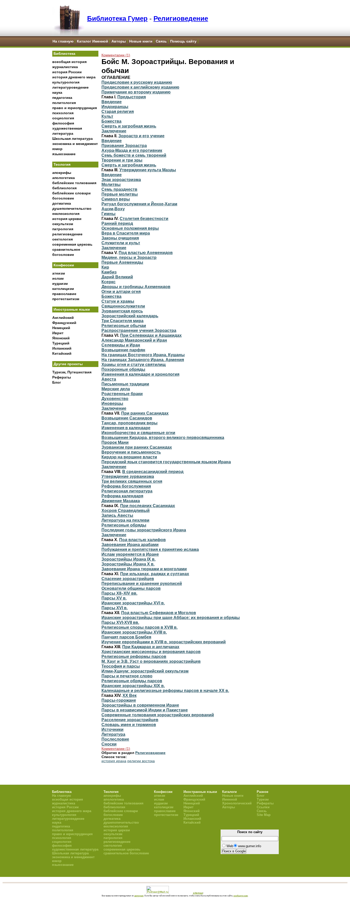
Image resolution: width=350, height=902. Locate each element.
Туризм (263, 799)
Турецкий (60, 343)
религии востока (141, 761)
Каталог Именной (92, 41)
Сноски (109, 744)
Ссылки (263, 807)
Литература (113, 734)
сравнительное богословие (126, 853)
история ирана (113, 761)
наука (57, 92)
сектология (62, 239)
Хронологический (237, 803)
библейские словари (71, 193)
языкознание (64, 154)
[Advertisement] (75, 471)
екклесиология (65, 214)
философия (63, 123)
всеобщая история (69, 62)
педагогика (62, 98)
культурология (65, 82)
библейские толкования (74, 183)
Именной (229, 799)
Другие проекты (68, 364)
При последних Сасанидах (147, 505)
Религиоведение (180, 18)
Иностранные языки (72, 309)
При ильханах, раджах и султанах (154, 573)
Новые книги (140, 41)
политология (64, 103)
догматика (61, 203)
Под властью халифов (142, 539)
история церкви (66, 219)
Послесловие (115, 739)
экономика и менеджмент (75, 144)
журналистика (65, 67)
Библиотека (64, 53)
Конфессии (64, 265)
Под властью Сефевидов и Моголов (158, 612)
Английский (63, 318)
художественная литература (75, 849)
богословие (63, 198)
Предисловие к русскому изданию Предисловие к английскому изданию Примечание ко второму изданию (140, 87)
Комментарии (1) (115, 55)
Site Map (264, 815)
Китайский (61, 353)
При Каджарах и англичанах (150, 646)
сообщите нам (240, 895)
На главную (63, 41)
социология (63, 118)
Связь (161, 41)
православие (64, 294)
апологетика (63, 178)
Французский (64, 323)
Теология (62, 164)
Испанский (61, 348)
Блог (56, 382)
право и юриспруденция (74, 108)
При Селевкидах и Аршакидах (151, 335)
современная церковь (72, 244)
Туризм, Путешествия (71, 372)
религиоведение (67, 234)
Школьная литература (72, 139)
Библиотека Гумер (117, 18)
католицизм (63, 289)
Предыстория (131, 97)
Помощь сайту (183, 41)
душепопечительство (71, 208)
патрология (62, 229)
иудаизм (60, 283)
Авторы (118, 41)
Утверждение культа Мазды (147, 169)
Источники (112, 729)
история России (67, 72)
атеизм (58, 273)
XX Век (129, 695)
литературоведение (70, 87)
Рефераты (61, 377)
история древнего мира (74, 77)
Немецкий (61, 328)
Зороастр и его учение (141, 135)
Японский (61, 338)
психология (63, 113)
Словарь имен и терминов (128, 724)
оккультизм (62, 224)
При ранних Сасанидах (145, 413)
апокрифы (61, 173)
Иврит (58, 333)
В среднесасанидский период (152, 471)
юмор (57, 149)
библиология (64, 188)
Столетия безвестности (144, 218)
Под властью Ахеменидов (146, 252)
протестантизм (65, 299)
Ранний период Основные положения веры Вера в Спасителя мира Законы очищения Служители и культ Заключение (130, 235)
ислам (58, 278)
